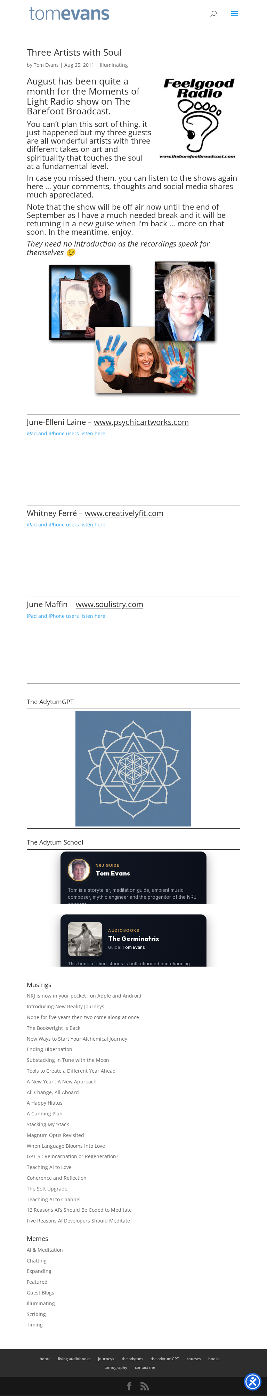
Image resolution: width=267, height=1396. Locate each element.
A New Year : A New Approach (62, 1081)
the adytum (132, 1358)
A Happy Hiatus (45, 1102)
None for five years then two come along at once (83, 1017)
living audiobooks (74, 1358)
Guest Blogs (40, 1292)
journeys (106, 1358)
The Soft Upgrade (47, 1188)
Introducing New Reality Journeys (65, 1006)
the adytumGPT (165, 1358)
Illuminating (114, 65)
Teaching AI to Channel (54, 1199)
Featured (37, 1281)
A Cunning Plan (45, 1113)
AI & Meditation (45, 1249)
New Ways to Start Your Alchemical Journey (77, 1038)
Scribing (36, 1314)
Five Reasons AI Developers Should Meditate (78, 1220)
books (213, 1358)
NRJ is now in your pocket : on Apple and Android (84, 995)
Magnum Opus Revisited (55, 1135)
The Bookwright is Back (53, 1028)
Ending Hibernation (49, 1049)
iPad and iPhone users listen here (66, 433)
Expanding (39, 1271)
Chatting (37, 1260)
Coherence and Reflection (57, 1178)
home (45, 1358)
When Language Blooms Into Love (66, 1146)
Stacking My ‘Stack (48, 1124)
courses (194, 1358)
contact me (145, 1367)
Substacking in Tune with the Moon (68, 1060)
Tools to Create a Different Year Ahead (71, 1070)
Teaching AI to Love (49, 1167)
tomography (115, 1367)
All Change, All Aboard (53, 1092)
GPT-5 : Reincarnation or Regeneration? (72, 1156)
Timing (35, 1324)
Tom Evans (46, 65)
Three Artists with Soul (74, 52)
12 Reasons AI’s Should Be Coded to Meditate (79, 1210)
